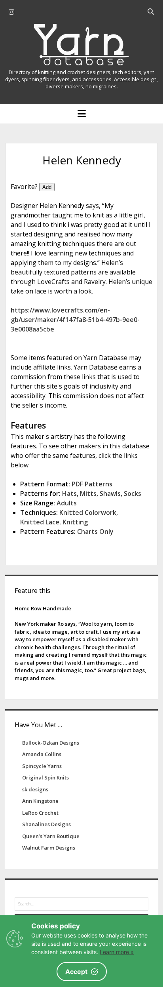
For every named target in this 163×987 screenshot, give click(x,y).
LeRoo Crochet (40, 812)
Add (46, 187)
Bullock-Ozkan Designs (50, 742)
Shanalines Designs (46, 824)
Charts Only (95, 531)
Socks (132, 493)
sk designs (35, 789)
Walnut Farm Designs (48, 847)
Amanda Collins (41, 754)
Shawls (110, 493)
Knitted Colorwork (87, 512)
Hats (69, 493)
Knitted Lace (39, 522)
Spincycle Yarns (42, 766)
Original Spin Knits (45, 777)
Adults (67, 503)
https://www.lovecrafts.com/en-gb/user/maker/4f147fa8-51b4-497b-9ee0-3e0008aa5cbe (75, 319)
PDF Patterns (92, 484)
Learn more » (117, 952)
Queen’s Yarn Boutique (51, 836)
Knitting (75, 522)
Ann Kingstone (40, 800)
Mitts (88, 493)
